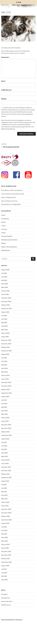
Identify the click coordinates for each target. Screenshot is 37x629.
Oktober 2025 (5, 305)
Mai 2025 (4, 322)
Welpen (3, 243)
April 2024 (4, 368)
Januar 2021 (5, 506)
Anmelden (4, 594)
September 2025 (6, 308)
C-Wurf (3, 226)
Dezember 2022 (6, 425)
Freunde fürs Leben (18, 194)
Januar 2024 (5, 379)
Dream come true (12, 201)
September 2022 (6, 435)
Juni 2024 (4, 361)
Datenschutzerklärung (8, 129)
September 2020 (6, 520)
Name (3, 81)
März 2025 (4, 329)
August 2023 (5, 396)
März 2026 (4, 287)
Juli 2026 (4, 273)
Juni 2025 (4, 319)
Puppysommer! (11, 197)
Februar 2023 (5, 417)
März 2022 (4, 456)
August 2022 (5, 439)
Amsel (3, 215)
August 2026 (5, 270)
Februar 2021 (5, 502)
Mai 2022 (4, 449)
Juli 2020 (4, 527)
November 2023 (6, 386)
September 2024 (6, 351)
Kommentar (5, 57)
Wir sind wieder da (16, 190)
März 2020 (4, 541)
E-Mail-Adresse (6, 90)
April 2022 (4, 453)
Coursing (4, 229)
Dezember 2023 (6, 382)
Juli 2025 (4, 315)
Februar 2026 (5, 291)
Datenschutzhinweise (8, 619)
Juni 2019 (4, 573)
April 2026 (4, 284)
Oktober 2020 (5, 516)
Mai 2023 (4, 407)
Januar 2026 (5, 294)
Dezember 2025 (6, 298)
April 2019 (4, 580)
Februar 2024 (5, 375)
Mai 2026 (4, 280)
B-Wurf (3, 222)
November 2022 (6, 428)
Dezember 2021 (6, 467)
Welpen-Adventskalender (9, 247)
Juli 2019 (4, 569)
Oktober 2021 (5, 474)
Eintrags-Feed (5, 598)
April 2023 (4, 410)
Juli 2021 (4, 484)
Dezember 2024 (6, 340)
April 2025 (4, 326)
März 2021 (4, 499)
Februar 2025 (5, 333)
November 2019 (6, 555)
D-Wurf (3, 233)
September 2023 (6, 393)
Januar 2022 (5, 463)
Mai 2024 (4, 365)
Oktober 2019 (5, 558)
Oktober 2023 (5, 389)
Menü (19, 2)
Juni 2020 (4, 530)
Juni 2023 (4, 403)
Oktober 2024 (5, 347)
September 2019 (6, 562)
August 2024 (5, 354)
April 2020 (4, 537)
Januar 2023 (5, 421)
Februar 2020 (5, 544)
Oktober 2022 (5, 432)
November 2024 (6, 344)
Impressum (18, 619)
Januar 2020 (5, 548)
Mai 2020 (4, 534)
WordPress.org (5, 605)
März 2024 (4, 372)
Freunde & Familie (6, 236)
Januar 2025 (5, 336)
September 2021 (6, 477)
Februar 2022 (5, 460)
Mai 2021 (4, 491)
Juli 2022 (4, 442)
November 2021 (6, 470)
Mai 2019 (4, 576)
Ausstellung (5, 218)
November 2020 (6, 513)
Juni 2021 (4, 488)
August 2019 (5, 565)
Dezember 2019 (6, 551)
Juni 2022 (4, 446)
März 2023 (4, 414)
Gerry (3, 197)
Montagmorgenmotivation (9, 240)
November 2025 (6, 301)
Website (4, 99)
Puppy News (17, 204)
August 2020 (5, 523)
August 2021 (5, 481)
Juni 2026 (4, 277)
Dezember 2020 (6, 509)
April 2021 (4, 495)
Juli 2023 (4, 400)
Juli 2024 (4, 358)
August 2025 (5, 312)
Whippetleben (5, 250)
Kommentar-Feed (6, 601)
